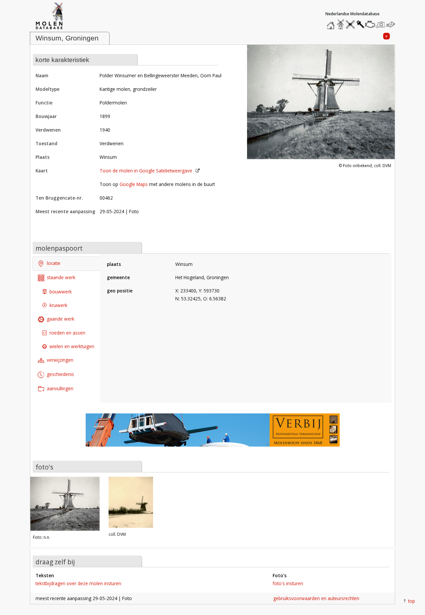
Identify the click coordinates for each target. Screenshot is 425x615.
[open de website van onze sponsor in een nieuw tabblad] (212, 433)
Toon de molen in (146, 170)
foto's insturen (288, 583)
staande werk (61, 277)
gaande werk (60, 319)
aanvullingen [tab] (60, 388)
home (331, 23)
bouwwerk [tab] (60, 291)
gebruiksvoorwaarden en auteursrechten (316, 598)
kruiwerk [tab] (58, 305)
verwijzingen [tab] (60, 360)
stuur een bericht (392, 24)
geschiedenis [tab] (60, 374)
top (411, 601)
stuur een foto (380, 24)
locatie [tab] (53, 263)
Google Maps (134, 184)
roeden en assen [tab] (67, 333)
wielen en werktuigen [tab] (71, 346)
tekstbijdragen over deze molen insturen (78, 583)
